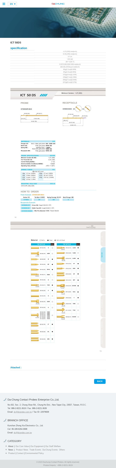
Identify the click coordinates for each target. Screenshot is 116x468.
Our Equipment (37, 446)
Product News (22, 450)
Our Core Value (22, 446)
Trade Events (35, 450)
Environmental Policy (34, 453)
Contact (20, 453)
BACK (100, 381)
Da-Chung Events (50, 450)
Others (62, 450)
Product (11, 453)
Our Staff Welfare (53, 446)
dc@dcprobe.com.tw (23, 412)
